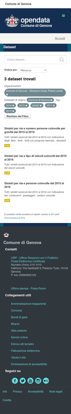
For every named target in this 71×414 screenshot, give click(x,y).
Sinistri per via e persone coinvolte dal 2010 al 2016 (34, 185)
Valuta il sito (18, 357)
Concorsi (16, 310)
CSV (7, 145)
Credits (7, 400)
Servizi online (19, 337)
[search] (62, 59)
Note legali (56, 391)
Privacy (17, 391)
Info (5, 391)
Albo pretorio (19, 330)
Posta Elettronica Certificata (28, 261)
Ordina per (10, 69)
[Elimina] (7, 94)
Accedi (60, 38)
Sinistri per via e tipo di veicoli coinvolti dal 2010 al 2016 (35, 157)
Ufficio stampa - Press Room (28, 288)
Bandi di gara (19, 317)
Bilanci (15, 324)
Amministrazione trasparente (28, 304)
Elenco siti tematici (22, 344)
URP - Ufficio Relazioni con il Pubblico (34, 258)
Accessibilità (35, 391)
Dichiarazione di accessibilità (29, 364)
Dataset (9, 46)
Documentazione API (14, 217)
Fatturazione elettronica (25, 351)
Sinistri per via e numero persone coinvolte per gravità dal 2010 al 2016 (34, 130)
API (52, 214)
